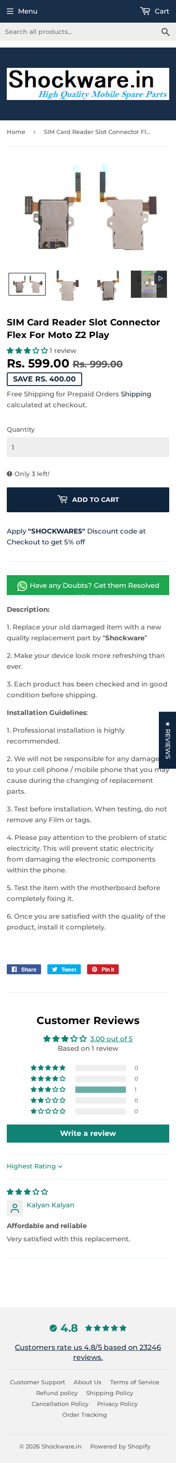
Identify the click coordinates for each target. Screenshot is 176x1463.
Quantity (21, 429)
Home (16, 131)
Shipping (136, 394)
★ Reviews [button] (168, 740)
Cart (161, 11)
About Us (88, 1382)
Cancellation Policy (60, 1403)
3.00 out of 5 (111, 1038)
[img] (27, 1191)
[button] (27, 284)
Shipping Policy (109, 1392)
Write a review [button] (88, 1133)
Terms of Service (134, 1382)
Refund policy (57, 1392)
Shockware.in (62, 1446)
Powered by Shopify (120, 1446)
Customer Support (37, 1382)
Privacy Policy (117, 1403)
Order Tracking (84, 1414)
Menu (27, 11)
